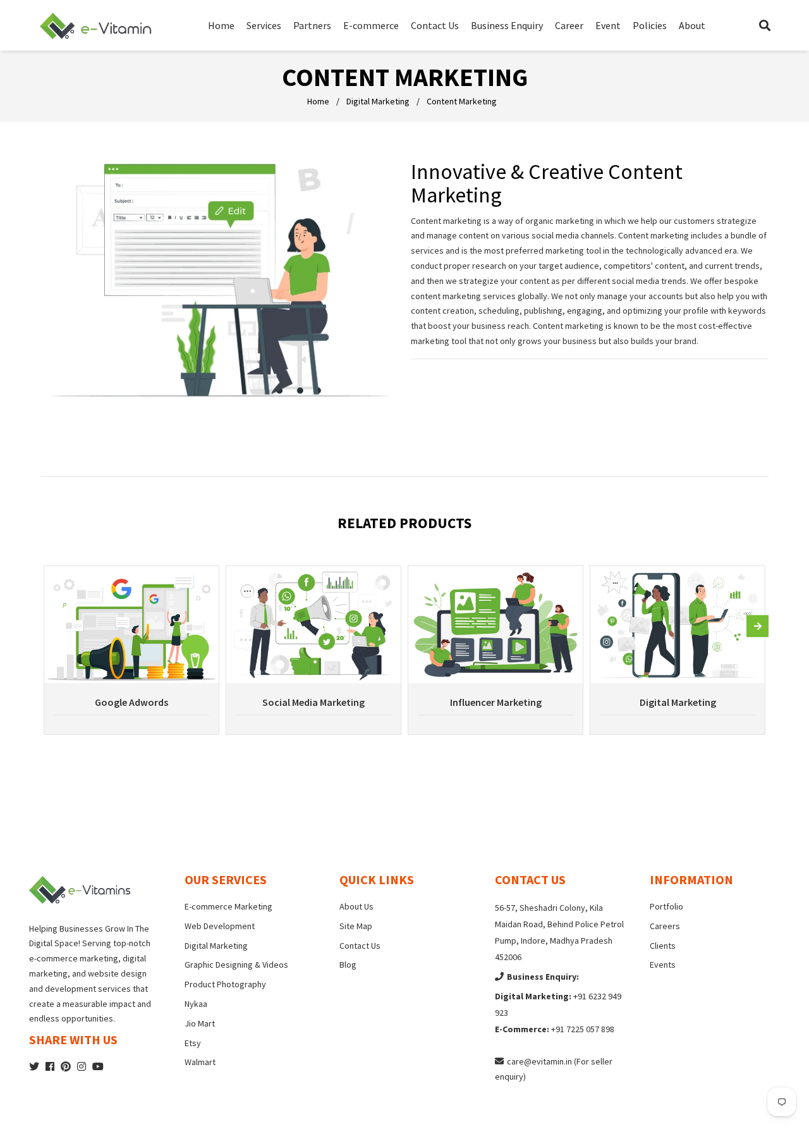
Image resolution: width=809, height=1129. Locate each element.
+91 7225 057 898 (582, 1029)
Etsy (193, 1043)
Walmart (200, 1062)
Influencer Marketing (496, 702)
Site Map (355, 926)
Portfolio (666, 906)
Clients (663, 945)
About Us (356, 906)
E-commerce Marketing (228, 906)
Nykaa (196, 1003)
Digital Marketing (378, 101)
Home (318, 101)
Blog (347, 964)
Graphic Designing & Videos (236, 964)
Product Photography (225, 984)
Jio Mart (200, 1023)
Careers (665, 926)
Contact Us (359, 945)
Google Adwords (131, 702)
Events (663, 964)
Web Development (220, 926)
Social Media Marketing (313, 702)
